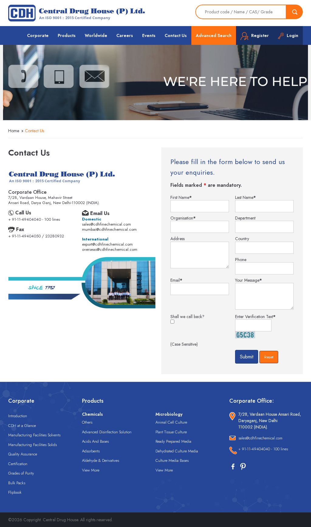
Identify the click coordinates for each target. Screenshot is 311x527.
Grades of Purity (21, 473)
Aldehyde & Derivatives (100, 460)
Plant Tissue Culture (171, 432)
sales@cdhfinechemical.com (106, 224)
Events (149, 35)
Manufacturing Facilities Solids (32, 445)
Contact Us (176, 35)
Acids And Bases (95, 441)
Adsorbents (91, 451)
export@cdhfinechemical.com (107, 244)
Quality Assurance (22, 454)
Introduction (17, 416)
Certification (17, 464)
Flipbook (15, 492)
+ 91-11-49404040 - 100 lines (263, 449)
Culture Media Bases (172, 460)
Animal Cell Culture (171, 422)
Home (13, 131)
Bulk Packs (16, 483)
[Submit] (294, 12)
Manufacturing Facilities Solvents (34, 435)
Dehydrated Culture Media (177, 451)
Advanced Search (213, 35)
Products (67, 35)
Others (87, 422)
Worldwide (96, 35)
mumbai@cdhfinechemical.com (109, 229)
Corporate (38, 35)
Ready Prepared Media (173, 441)
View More (90, 470)
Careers (124, 35)
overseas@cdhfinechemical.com (109, 249)
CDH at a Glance (22, 425)
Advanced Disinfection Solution (107, 432)
